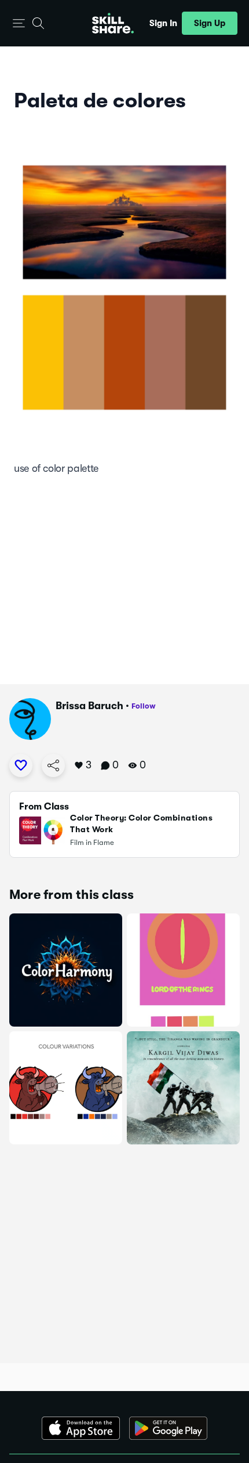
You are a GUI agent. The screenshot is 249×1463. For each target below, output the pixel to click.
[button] (19, 23)
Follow (143, 706)
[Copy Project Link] (53, 765)
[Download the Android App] (168, 1428)
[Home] (113, 23)
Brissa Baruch (89, 705)
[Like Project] (20, 765)
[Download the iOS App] (81, 1428)
